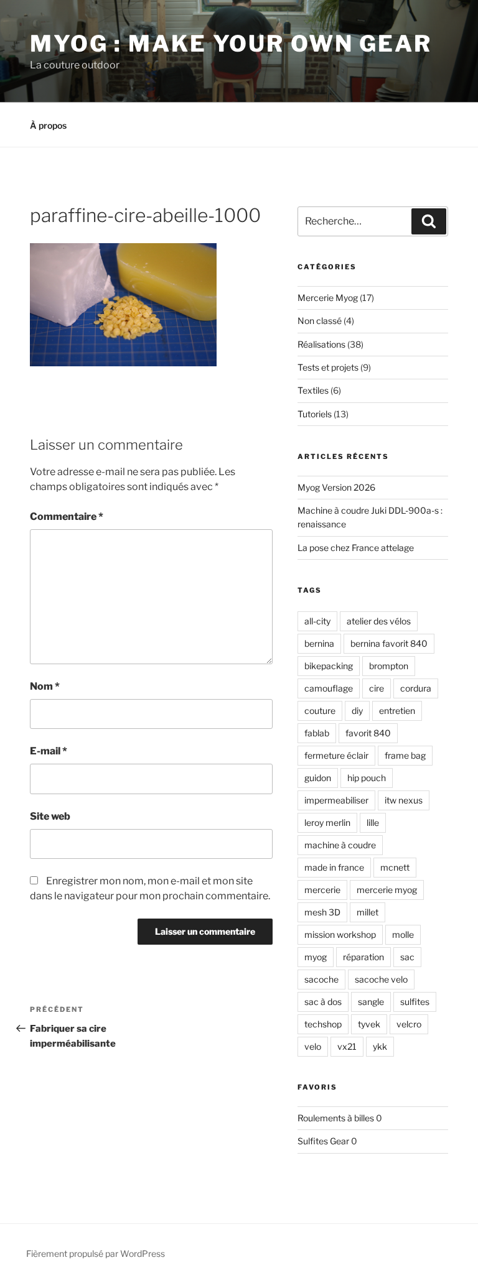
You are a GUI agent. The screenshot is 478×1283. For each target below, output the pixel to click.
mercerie (322, 889)
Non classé (320, 320)
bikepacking (328, 665)
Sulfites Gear (323, 1141)
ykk (380, 1046)
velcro (408, 1024)
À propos (48, 125)
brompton (388, 665)
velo (312, 1046)
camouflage (328, 688)
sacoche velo (381, 979)
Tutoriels (315, 414)
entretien (397, 710)
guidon (317, 777)
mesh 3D (322, 912)
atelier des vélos (379, 621)
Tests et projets (328, 367)
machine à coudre (340, 845)
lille (373, 822)
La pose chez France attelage (356, 547)
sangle (371, 1001)
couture (319, 710)
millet (367, 912)
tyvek (369, 1024)
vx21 (347, 1046)
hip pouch (366, 777)
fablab (316, 733)
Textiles (313, 390)
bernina (319, 643)
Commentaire (66, 516)
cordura (415, 688)
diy (357, 710)
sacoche (321, 979)
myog (315, 957)
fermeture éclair (336, 755)
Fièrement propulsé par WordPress (95, 1253)
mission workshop (340, 934)
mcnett (395, 867)
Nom (45, 686)
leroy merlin (327, 822)
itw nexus (404, 800)
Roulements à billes (336, 1118)
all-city (317, 621)
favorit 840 (368, 733)
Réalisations (321, 344)
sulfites (414, 1001)
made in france (334, 867)
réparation (363, 957)
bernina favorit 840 (389, 643)
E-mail (48, 751)
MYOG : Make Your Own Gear (231, 43)
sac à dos (323, 1001)
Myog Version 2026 (336, 487)
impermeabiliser (336, 800)
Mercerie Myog (328, 297)
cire (376, 688)
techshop (323, 1024)
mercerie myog (387, 889)
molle (403, 934)
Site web (50, 816)
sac (407, 957)
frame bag (405, 755)
